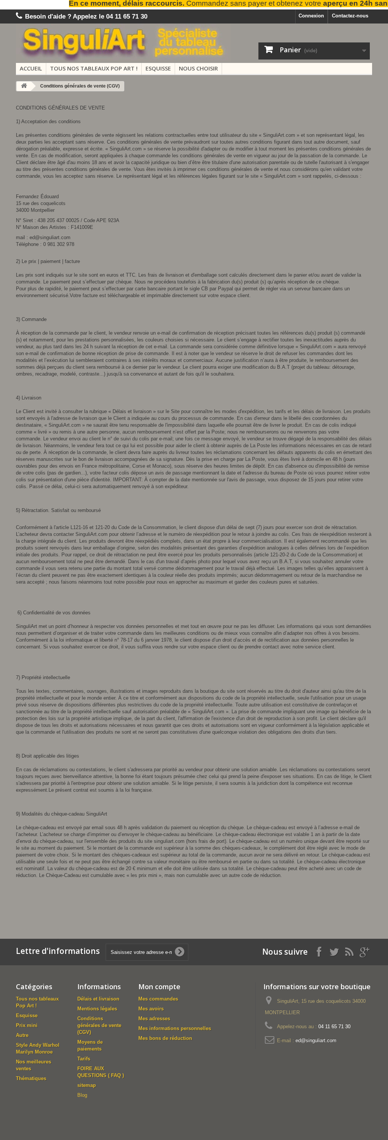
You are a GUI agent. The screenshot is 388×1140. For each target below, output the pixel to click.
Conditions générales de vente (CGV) (99, 1025)
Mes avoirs (151, 1009)
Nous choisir (198, 68)
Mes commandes (158, 999)
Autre (22, 1035)
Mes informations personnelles (174, 1028)
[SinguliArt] (131, 43)
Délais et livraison (98, 999)
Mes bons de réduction (165, 1038)
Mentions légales (97, 1009)
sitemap (86, 1085)
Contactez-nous (350, 16)
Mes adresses (154, 1018)
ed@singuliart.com (316, 1040)
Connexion (311, 16)
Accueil (31, 68)
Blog (82, 1095)
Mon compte (159, 986)
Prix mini (27, 1025)
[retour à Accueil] (24, 86)
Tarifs (83, 1059)
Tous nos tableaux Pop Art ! (94, 68)
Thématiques (31, 1078)
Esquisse (158, 68)
